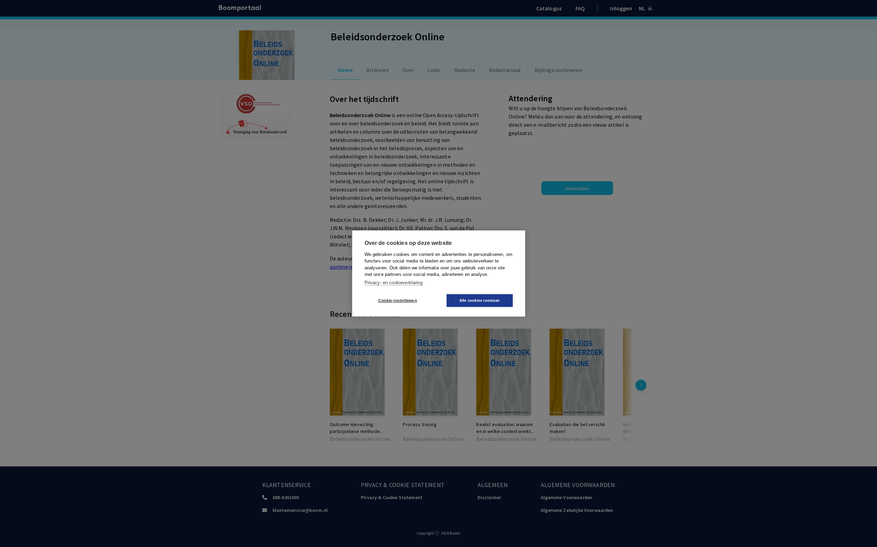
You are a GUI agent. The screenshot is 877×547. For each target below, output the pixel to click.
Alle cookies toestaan (479, 300)
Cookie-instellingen (397, 300)
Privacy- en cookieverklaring (393, 282)
